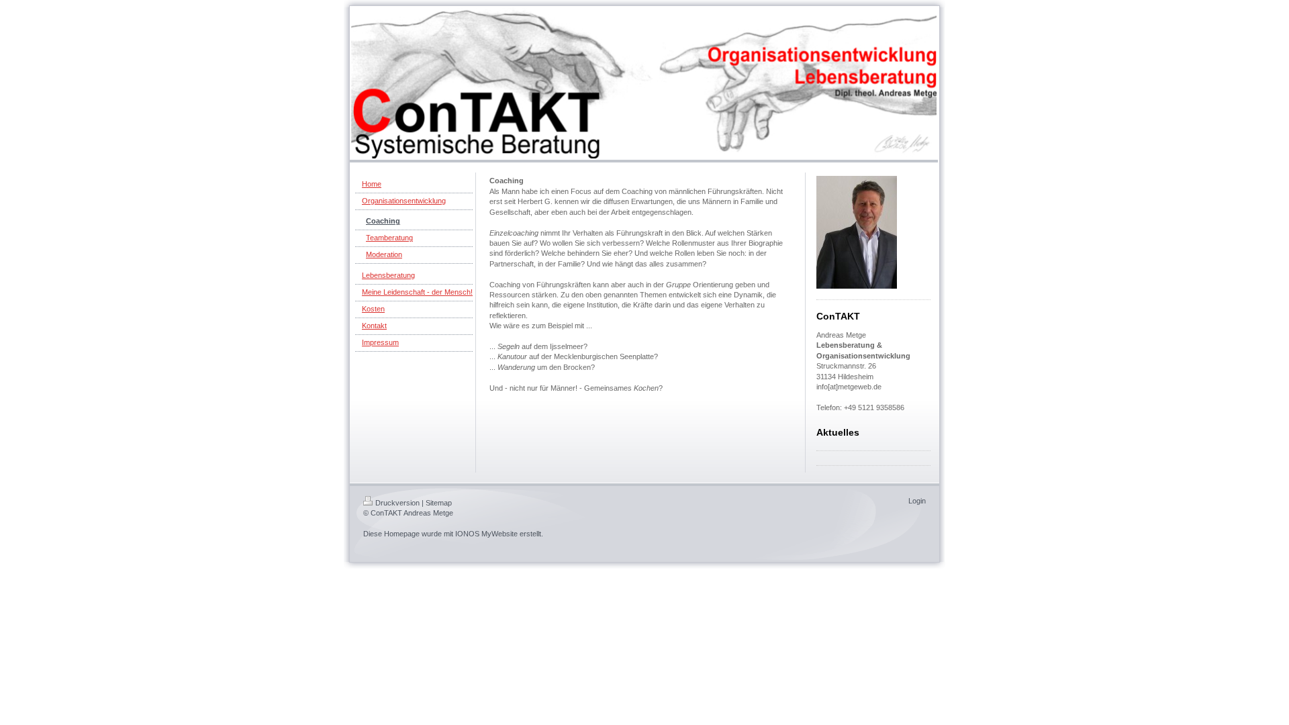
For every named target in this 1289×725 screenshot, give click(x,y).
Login (917, 501)
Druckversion (397, 503)
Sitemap (439, 503)
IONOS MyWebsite (486, 534)
